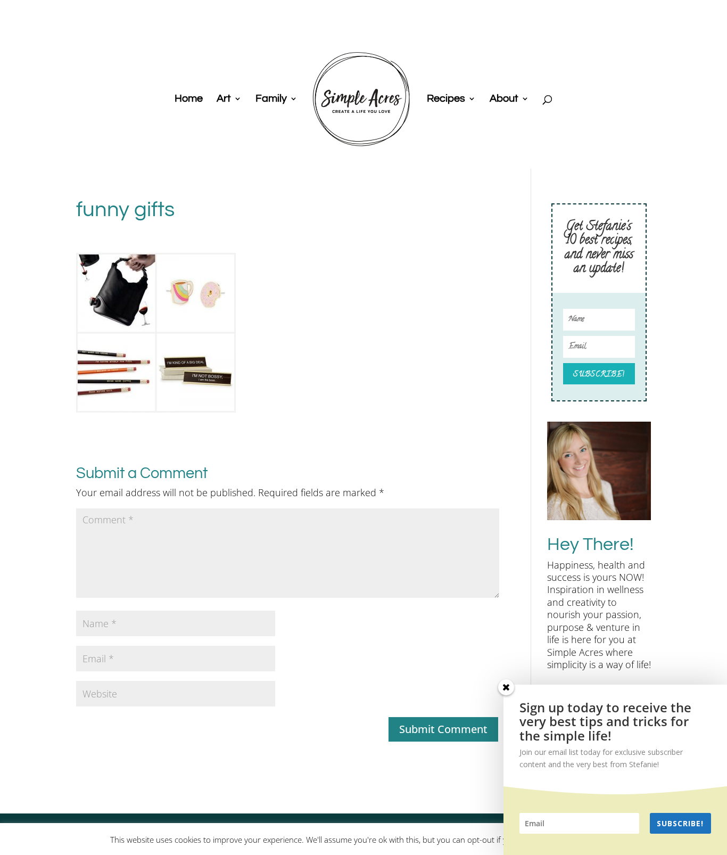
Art (224, 99)
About (504, 99)
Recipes (446, 99)
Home (189, 99)
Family (271, 99)
